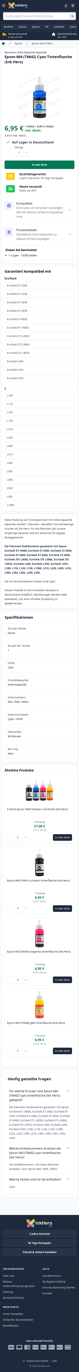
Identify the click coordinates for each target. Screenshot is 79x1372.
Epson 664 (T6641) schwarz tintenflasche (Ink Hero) (38, 880)
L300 (10, 446)
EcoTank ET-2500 (17, 285)
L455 (10, 479)
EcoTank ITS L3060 (18, 344)
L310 (10, 454)
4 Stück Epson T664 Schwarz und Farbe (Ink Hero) (37, 809)
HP (47, 26)
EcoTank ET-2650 (17, 310)
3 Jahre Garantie (39, 1233)
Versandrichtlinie (13, 1297)
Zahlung (8, 1292)
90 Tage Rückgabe (39, 1243)
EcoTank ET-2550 (17, 294)
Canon (23, 26)
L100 (10, 395)
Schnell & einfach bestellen (40, 1252)
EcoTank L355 (15, 369)
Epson (36, 26)
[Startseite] (3, 43)
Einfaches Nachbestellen (18, 1319)
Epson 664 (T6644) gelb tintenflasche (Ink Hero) (36, 1023)
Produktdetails (26, 230)
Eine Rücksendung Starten (58, 1287)
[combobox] (39, 16)
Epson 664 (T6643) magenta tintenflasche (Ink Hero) (38, 951)
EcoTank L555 (15, 378)
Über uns (8, 1275)
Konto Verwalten (13, 1314)
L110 (10, 404)
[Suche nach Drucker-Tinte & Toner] (72, 16)
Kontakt (47, 1293)
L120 (10, 412)
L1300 (10, 505)
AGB (54, 1361)
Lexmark (59, 26)
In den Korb (53, 165)
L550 (10, 488)
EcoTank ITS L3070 (18, 353)
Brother (8, 26)
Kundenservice (51, 1275)
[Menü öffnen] (3, 5)
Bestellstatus (11, 1325)
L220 (10, 437)
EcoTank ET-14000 (18, 327)
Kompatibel (24, 203)
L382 (10, 471)
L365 (10, 463)
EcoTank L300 (15, 361)
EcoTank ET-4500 (17, 319)
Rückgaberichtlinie (54, 1281)
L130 (10, 420)
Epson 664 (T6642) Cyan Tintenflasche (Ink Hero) (43, 43)
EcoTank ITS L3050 (18, 336)
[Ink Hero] (18, 5)
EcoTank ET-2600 (17, 302)
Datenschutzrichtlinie (37, 1361)
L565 (10, 496)
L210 (10, 429)
